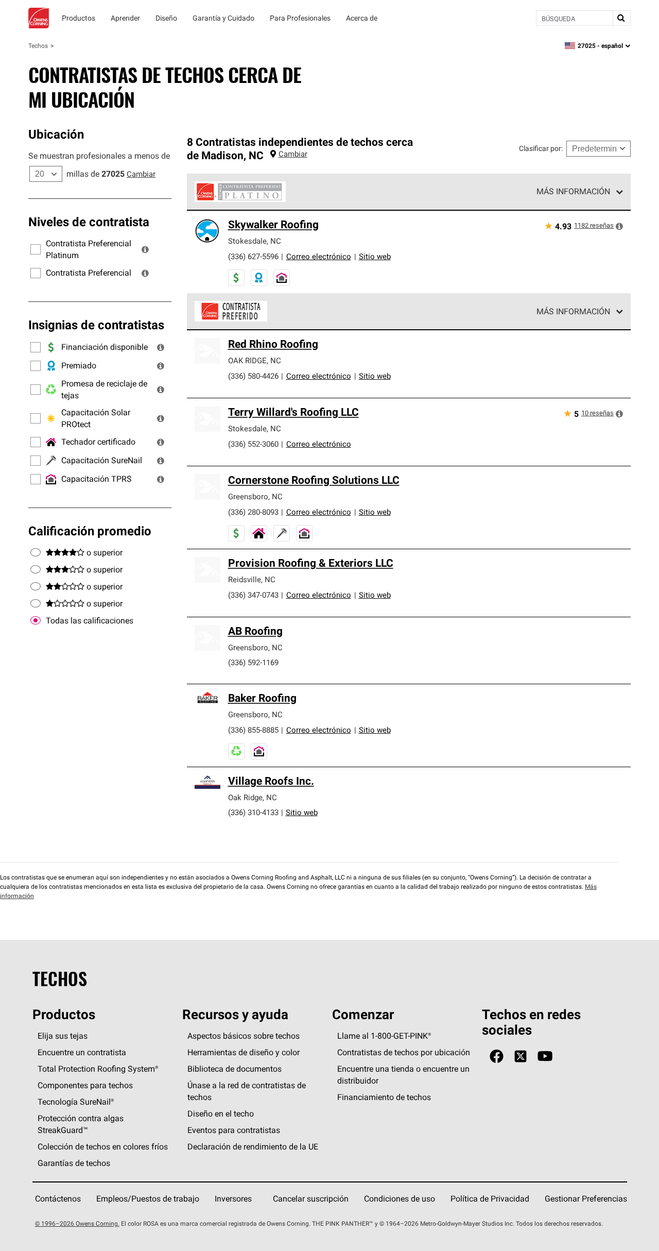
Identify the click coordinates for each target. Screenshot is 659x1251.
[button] (145, 249)
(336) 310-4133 (253, 812)
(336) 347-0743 (253, 595)
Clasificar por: (541, 148)
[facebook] (496, 1056)
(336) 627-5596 (253, 256)
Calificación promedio (89, 530)
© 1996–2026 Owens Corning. (77, 1223)
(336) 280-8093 (253, 512)
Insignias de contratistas (96, 324)
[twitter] (520, 1056)
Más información (573, 191)
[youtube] (545, 1056)
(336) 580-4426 (253, 376)
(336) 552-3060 (253, 444)
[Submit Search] (621, 18)
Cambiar (141, 174)
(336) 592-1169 (253, 662)
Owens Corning (38, 18)
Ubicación (56, 134)
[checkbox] (35, 621)
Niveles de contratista (88, 221)
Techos (38, 45)
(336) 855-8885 (253, 730)
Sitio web (375, 256)
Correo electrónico (318, 256)
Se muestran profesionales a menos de (99, 155)
